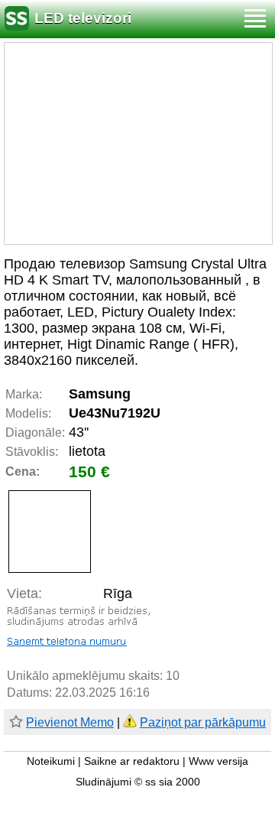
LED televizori (82, 18)
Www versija (218, 761)
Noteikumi (51, 761)
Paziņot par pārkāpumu (203, 722)
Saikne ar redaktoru (132, 761)
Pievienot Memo (70, 722)
